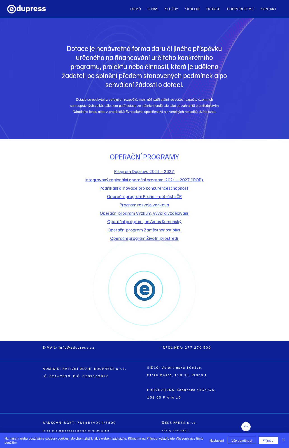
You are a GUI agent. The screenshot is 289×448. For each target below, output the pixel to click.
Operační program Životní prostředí (144, 238)
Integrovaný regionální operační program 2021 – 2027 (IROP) (144, 179)
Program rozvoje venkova (144, 205)
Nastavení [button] (217, 440)
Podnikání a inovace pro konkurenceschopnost (144, 188)
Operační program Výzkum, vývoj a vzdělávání (144, 213)
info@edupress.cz (77, 347)
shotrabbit (181, 430)
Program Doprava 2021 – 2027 (144, 171)
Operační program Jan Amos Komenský (144, 221)
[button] (172, 9)
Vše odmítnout (241, 440)
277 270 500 (198, 347)
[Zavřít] (283, 440)
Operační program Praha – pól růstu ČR (144, 196)
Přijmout (268, 440)
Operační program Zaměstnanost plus (144, 230)
